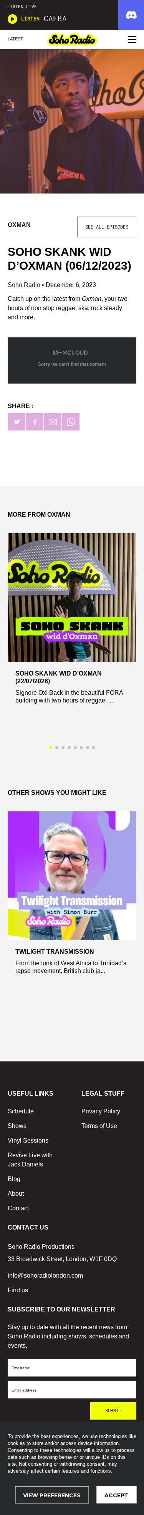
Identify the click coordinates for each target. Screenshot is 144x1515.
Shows (17, 1126)
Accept (116, 1495)
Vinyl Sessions (28, 1140)
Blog (14, 1179)
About (16, 1193)
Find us (18, 1290)
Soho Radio (25, 285)
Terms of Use (99, 1126)
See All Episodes (106, 227)
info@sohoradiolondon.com (45, 1275)
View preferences (52, 1495)
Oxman (19, 225)
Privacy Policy (100, 1111)
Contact (18, 1208)
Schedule (21, 1111)
